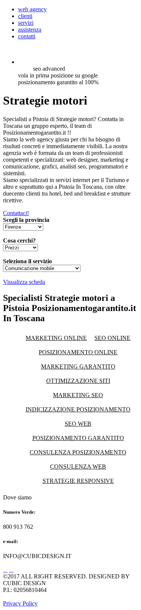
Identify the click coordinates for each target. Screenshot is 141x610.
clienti (25, 16)
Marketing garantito (78, 366)
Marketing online (56, 338)
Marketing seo (78, 395)
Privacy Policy (20, 603)
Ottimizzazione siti (78, 381)
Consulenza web (78, 466)
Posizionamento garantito (78, 438)
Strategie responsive (78, 481)
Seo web (78, 423)
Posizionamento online (78, 352)
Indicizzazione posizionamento (78, 409)
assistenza (29, 29)
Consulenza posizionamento (78, 452)
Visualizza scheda (24, 282)
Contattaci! (16, 213)
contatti (26, 36)
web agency (32, 9)
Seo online (112, 338)
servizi (25, 23)
